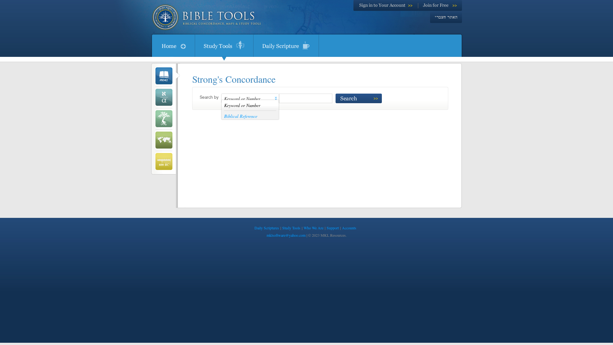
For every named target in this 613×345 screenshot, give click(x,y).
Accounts (349, 227)
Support (333, 227)
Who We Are (313, 227)
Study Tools (291, 227)
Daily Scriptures (266, 227)
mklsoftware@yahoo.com (286, 235)
